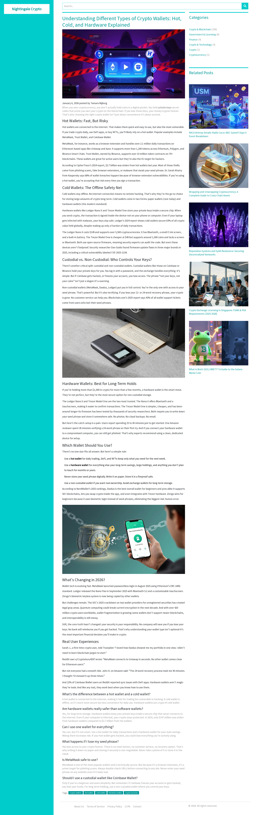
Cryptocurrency (199, 54)
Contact (137, 806)
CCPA (127, 806)
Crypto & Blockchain (203, 29)
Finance (195, 39)
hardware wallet (115, 793)
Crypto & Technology (202, 44)
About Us (79, 806)
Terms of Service (96, 806)
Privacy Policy (114, 806)
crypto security (131, 793)
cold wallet (101, 793)
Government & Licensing (204, 34)
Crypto (194, 49)
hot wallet (89, 793)
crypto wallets (75, 793)
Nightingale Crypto (27, 9)
